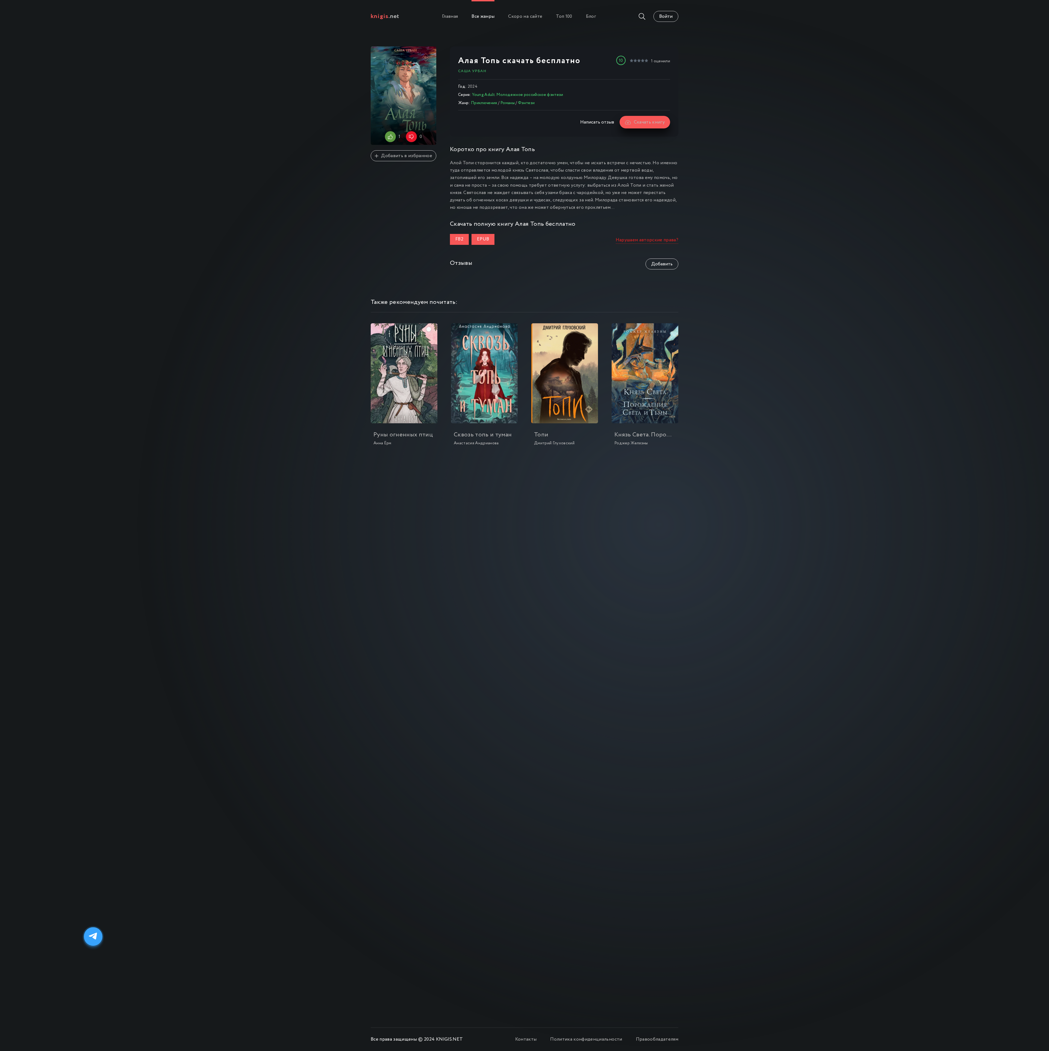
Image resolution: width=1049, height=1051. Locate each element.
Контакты (526, 1039)
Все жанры (483, 16)
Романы (507, 103)
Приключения (484, 103)
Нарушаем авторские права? (647, 240)
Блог (591, 16)
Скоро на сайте (525, 16)
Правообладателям (657, 1039)
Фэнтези (526, 103)
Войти (666, 16)
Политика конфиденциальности (586, 1039)
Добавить (662, 264)
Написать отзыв (597, 122)
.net (385, 16)
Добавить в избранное (406, 155)
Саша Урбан (472, 71)
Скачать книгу (649, 122)
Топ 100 (564, 16)
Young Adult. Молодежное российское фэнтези (517, 95)
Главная (450, 16)
